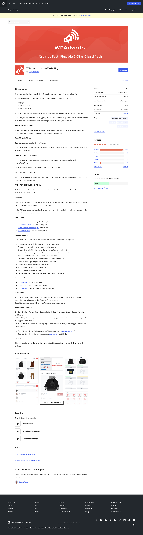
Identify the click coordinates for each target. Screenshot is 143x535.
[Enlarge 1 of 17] (36, 360)
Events (87, 505)
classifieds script (122, 126)
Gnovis (10, 505)
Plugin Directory (13, 10)
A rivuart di (11, 502)
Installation (41, 80)
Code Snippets (23, 288)
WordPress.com (117, 502)
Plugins (36, 508)
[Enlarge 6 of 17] (61, 360)
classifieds (112, 122)
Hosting (10, 508)
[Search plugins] (28, 22)
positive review (67, 331)
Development (54, 80)
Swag (88, 512)
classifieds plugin (122, 122)
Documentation (23, 282)
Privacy (10, 512)
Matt (113, 505)
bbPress (114, 508)
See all (125, 167)
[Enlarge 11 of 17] (86, 394)
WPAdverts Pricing (24, 231)
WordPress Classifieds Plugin (28, 228)
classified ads (123, 118)
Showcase (37, 502)
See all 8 (125, 113)
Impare (62, 502)
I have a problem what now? (25, 454)
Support (125, 80)
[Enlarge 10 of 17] (86, 360)
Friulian (28, 522)
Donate (88, 508)
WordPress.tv (65, 512)
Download (123, 70)
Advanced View (99, 132)
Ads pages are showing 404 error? (27, 460)
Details (19, 80)
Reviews (30, 80)
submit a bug (53, 334)
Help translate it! (86, 15)
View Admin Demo (24, 225)
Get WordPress (134, 3)
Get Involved (89, 502)
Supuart (62, 505)
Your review (98, 167)
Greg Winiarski (34, 72)
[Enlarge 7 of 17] (61, 375)
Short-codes (22, 285)
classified (115, 118)
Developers (63, 508)
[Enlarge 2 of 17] (36, 388)
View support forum (101, 188)
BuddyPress (116, 512)
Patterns (36, 512)
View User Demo (24, 222)
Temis (35, 505)
